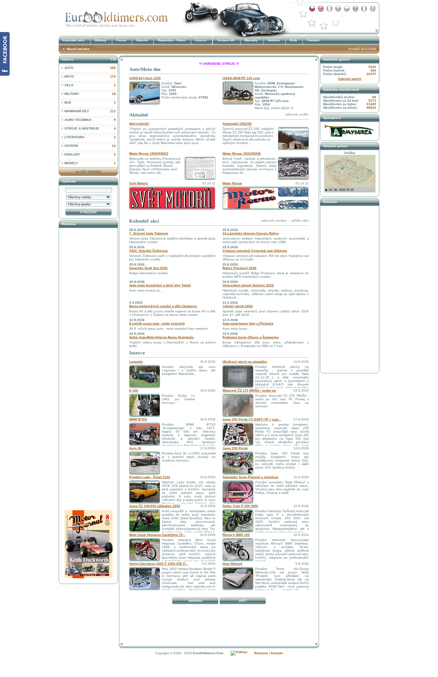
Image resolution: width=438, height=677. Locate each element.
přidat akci (300, 220)
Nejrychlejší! (139, 123)
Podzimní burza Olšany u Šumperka (251, 337)
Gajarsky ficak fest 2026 (148, 268)
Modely (90, 163)
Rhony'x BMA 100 (236, 535)
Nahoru (195, 601)
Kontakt (313, 40)
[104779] (144, 473)
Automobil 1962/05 (237, 123)
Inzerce (137, 352)
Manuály (251, 40)
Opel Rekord (232, 563)
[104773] (238, 560)
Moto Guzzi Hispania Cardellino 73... (157, 535)
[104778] (144, 502)
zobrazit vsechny (274, 220)
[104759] (144, 589)
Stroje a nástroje (90, 128)
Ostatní (90, 146)
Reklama (261, 653)
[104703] (238, 473)
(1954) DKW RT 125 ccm (241, 78)
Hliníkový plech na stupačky (245, 361)
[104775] (238, 531)
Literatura (90, 137)
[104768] (238, 589)
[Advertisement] (219, 620)
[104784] (144, 416)
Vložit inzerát (88, 171)
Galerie (142, 40)
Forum (121, 40)
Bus (90, 102)
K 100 (133, 390)
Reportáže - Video (171, 40)
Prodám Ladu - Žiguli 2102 (149, 477)
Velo (90, 85)
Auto (90, 68)
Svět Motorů (138, 183)
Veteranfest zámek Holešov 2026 (248, 285)
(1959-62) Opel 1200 (145, 78)
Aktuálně (138, 114)
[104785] (238, 416)
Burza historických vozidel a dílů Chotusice (163, 306)
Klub (293, 40)
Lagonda (136, 361)
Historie (274, 40)
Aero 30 (135, 448)
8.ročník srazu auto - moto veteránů (157, 323)
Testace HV (226, 40)
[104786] (238, 387)
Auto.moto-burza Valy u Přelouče (248, 323)
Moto (90, 76)
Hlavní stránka (78, 49)
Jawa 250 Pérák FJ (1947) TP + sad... (252, 419)
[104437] (238, 502)
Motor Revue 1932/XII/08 (242, 153)
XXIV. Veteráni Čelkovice (148, 250)
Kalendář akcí (144, 221)
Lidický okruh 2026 (238, 306)
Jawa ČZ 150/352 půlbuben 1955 (154, 506)
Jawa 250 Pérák (235, 448)
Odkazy (100, 40)
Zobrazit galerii (349, 78)
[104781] (238, 444)
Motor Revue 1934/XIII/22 (148, 153)
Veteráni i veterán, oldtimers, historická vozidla (115, 17)
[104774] (144, 560)
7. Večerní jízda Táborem (148, 233)
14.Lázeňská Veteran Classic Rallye (251, 233)
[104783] (144, 444)
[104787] (144, 387)
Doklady (90, 154)
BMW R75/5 (138, 419)
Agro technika (90, 120)
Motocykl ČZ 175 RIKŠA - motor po (249, 390)
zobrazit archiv (297, 114)
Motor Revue (232, 183)
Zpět (243, 601)
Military (90, 94)
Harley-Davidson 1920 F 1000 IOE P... (158, 563)
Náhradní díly (90, 111)
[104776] (144, 531)
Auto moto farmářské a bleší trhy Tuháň (160, 285)
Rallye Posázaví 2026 (240, 268)
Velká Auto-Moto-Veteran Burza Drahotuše (161, 337)
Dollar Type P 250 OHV (240, 506)
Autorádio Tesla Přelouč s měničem (250, 477)
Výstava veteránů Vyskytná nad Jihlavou (255, 250)
